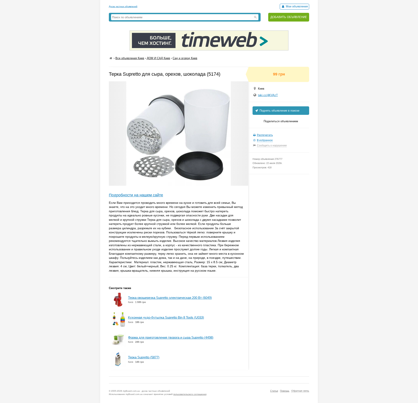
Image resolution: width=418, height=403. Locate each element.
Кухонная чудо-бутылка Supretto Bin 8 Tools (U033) (166, 317)
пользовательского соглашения (189, 394)
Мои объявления (296, 6)
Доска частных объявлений (123, 6)
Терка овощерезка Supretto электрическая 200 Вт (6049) (170, 297)
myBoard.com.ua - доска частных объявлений (146, 391)
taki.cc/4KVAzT (268, 95)
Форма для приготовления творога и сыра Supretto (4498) (170, 337)
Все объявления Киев (129, 58)
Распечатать (265, 135)
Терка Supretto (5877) (143, 357)
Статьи (274, 391)
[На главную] (111, 58)
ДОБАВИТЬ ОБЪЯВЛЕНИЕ (288, 17)
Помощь (284, 391)
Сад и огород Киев (185, 58)
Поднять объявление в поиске (279, 110)
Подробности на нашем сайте (136, 195)
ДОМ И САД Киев (158, 58)
